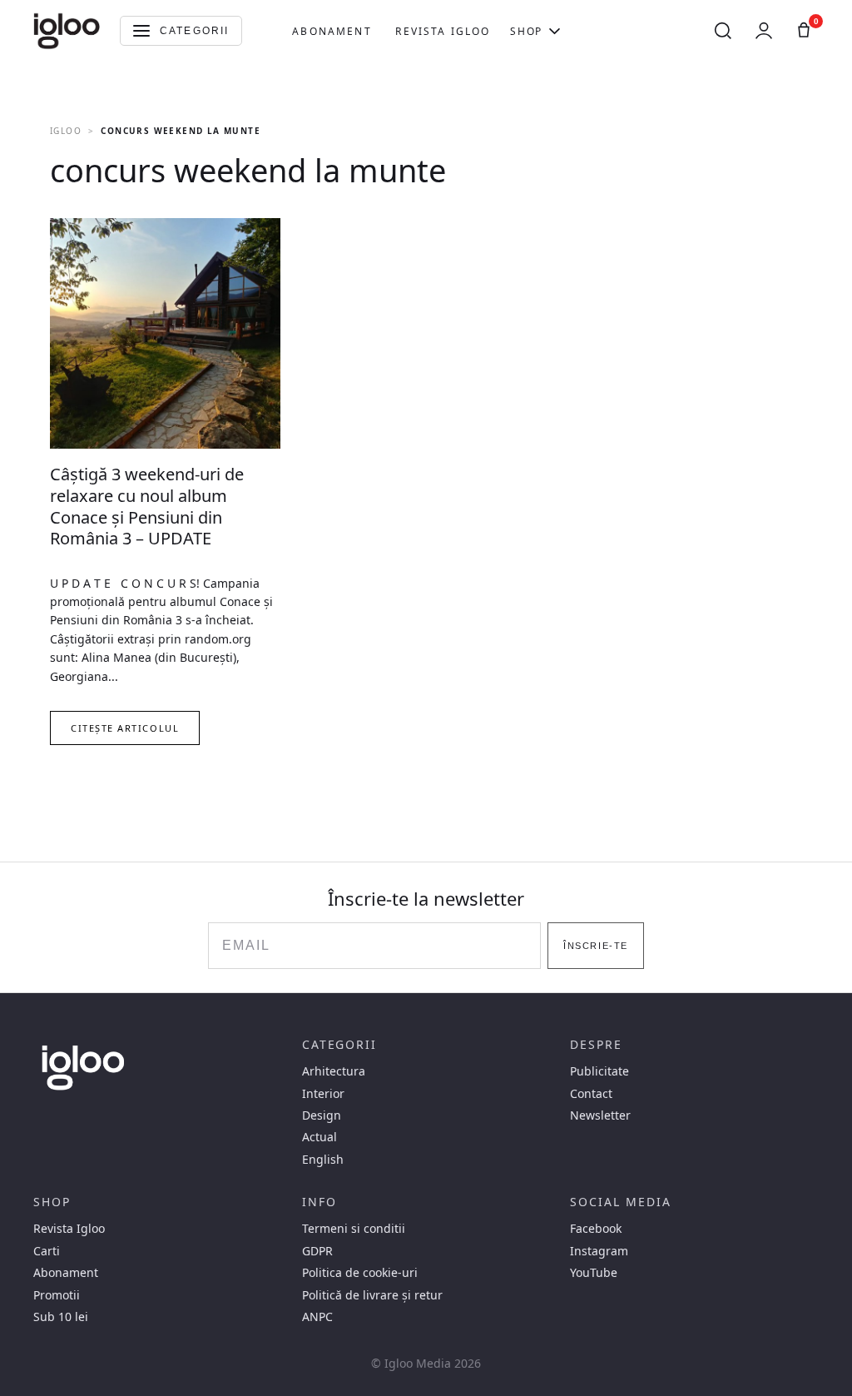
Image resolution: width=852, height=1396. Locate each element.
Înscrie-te (595, 946)
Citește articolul (125, 728)
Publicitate (599, 1071)
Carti (46, 1251)
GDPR (317, 1251)
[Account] (764, 31)
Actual (319, 1137)
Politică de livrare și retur (372, 1295)
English (323, 1159)
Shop (526, 31)
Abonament (331, 31)
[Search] (723, 31)
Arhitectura (333, 1071)
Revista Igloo (442, 31)
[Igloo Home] (66, 31)
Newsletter (600, 1115)
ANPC (317, 1316)
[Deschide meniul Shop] (554, 31)
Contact (591, 1093)
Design (321, 1115)
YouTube (593, 1272)
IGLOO (66, 131)
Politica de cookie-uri (360, 1272)
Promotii (56, 1295)
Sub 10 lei (60, 1316)
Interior (323, 1093)
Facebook (596, 1228)
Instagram (599, 1251)
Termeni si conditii (353, 1228)
